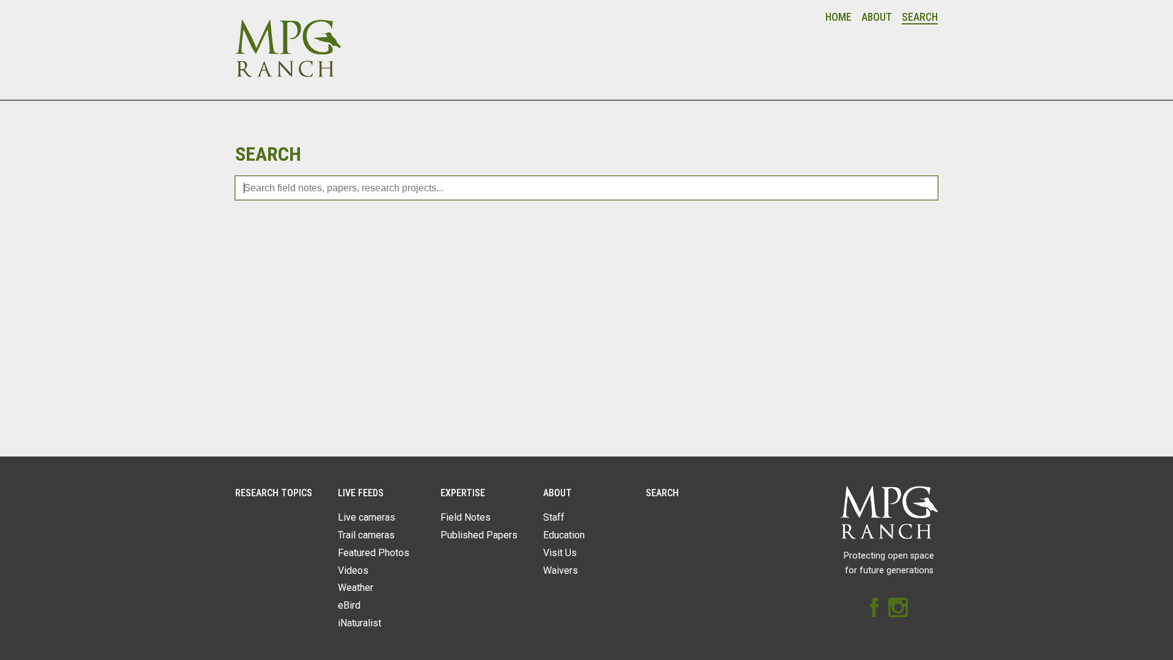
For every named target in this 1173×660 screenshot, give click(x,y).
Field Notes (465, 517)
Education (564, 535)
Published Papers (478, 535)
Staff (554, 517)
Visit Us (560, 553)
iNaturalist (359, 623)
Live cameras (366, 517)
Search (920, 17)
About (876, 17)
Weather (355, 587)
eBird (349, 605)
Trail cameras (366, 535)
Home (838, 17)
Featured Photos (373, 553)
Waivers (560, 570)
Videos (353, 570)
